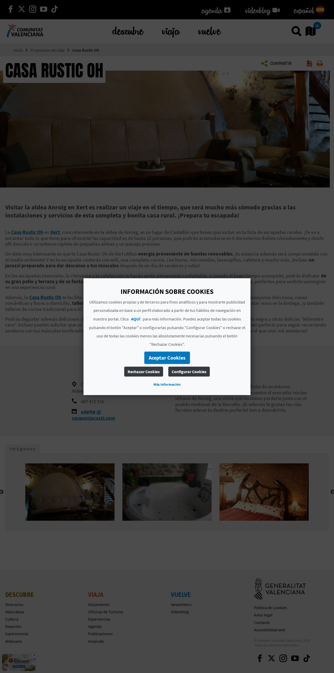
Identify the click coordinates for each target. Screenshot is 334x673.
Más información (167, 384)
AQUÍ (135, 318)
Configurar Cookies (189, 371)
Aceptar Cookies (167, 357)
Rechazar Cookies (144, 371)
